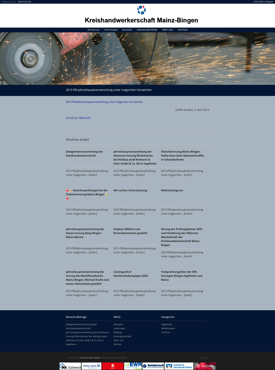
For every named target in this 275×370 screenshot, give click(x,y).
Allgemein (166, 324)
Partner (183, 29)
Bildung (127, 29)
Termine (165, 332)
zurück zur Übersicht (78, 118)
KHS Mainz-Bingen (263, 1)
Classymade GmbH (90, 357)
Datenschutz (24, 1)
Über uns (167, 29)
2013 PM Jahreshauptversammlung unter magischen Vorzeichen (104, 102)
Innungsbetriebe (147, 29)
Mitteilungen (168, 328)
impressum (8, 1)
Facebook (204, 357)
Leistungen (111, 29)
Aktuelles (93, 29)
